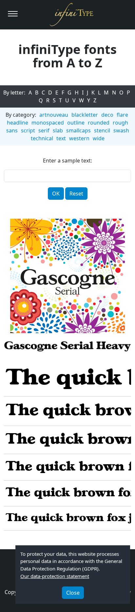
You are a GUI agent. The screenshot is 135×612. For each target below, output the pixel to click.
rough (120, 122)
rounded (98, 122)
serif (43, 130)
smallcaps (78, 130)
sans (12, 130)
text (61, 138)
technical (42, 138)
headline (17, 122)
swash (121, 130)
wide (99, 138)
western (79, 138)
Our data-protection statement (54, 576)
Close (73, 592)
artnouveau (53, 114)
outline (76, 122)
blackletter (84, 114)
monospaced (47, 122)
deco (107, 114)
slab (58, 130)
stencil (102, 130)
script (28, 130)
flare (122, 114)
